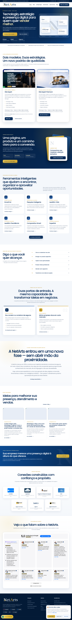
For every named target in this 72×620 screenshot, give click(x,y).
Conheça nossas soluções (9, 34)
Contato (42, 608)
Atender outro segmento (40, 269)
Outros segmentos (30, 608)
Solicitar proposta (18, 118)
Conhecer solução (8, 211)
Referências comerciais (45, 604)
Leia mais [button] (24, 547)
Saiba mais (8, 118)
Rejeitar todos (59, 616)
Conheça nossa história (35, 379)
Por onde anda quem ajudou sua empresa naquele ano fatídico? (58, 425)
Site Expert (29, 601)
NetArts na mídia (44, 602)
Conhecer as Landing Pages (9, 161)
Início (30, 4)
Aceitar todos (51, 616)
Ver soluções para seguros (10, 330)
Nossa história (43, 601)
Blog (57, 4)
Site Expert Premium (31, 602)
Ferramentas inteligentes (32, 606)
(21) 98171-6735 (53, 1)
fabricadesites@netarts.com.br (63, 1)
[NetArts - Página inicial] (10, 4)
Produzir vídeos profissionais (40, 264)
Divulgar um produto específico (41, 256)
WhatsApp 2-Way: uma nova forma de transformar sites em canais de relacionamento (36, 425)
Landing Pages (39, 4)
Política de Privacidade (45, 609)
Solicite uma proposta (58, 157)
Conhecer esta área (43, 331)
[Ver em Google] (23, 542)
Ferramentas (45, 4)
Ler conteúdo (7, 437)
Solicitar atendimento (62, 456)
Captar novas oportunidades (41, 260)
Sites (34, 4)
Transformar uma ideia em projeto (42, 273)
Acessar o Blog (46, 404)
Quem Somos (52, 4)
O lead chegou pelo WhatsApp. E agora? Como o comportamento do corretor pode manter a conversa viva (13, 426)
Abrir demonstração (44, 114)
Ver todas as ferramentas (35, 237)
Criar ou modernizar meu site (41, 252)
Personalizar (66, 616)
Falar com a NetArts (64, 4)
